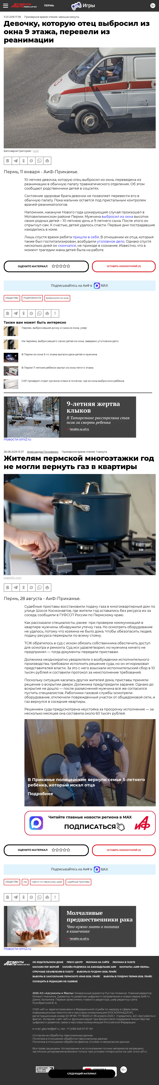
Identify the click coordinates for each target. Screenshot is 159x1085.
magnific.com (12, 577)
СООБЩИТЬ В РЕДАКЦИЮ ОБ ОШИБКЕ (55, 981)
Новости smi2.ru (17, 439)
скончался (67, 246)
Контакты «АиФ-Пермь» (134, 967)
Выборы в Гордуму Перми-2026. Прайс (128, 976)
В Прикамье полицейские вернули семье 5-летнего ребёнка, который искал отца (86, 782)
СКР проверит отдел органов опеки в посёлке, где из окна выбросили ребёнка (73, 380)
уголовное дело (110, 241)
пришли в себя (86, 237)
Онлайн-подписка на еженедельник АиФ (89, 967)
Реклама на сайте (97, 962)
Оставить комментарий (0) (124, 266)
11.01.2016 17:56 (12, 16)
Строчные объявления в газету (53, 971)
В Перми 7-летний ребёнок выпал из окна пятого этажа (57, 367)
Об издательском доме (48, 962)
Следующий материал (81, 1073)
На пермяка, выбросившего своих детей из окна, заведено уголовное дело (70, 341)
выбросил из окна (117, 217)
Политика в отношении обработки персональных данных (70, 1038)
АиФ (36, 150)
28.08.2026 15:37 (14, 451)
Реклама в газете (124, 962)
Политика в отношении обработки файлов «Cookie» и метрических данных (81, 1041)
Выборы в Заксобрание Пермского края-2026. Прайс (66, 976)
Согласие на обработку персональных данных (63, 1035)
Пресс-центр (75, 962)
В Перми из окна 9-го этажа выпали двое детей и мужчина (59, 354)
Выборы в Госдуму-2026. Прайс (97, 971)
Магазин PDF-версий (46, 967)
